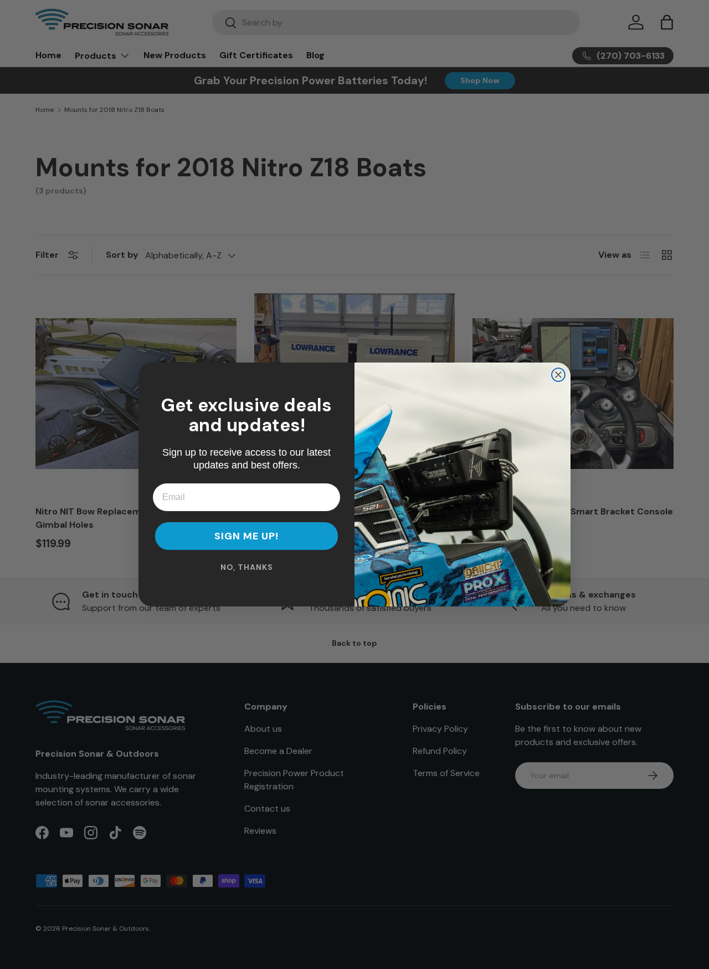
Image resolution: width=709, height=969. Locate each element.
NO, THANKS (246, 567)
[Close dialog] (558, 374)
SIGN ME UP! (246, 536)
